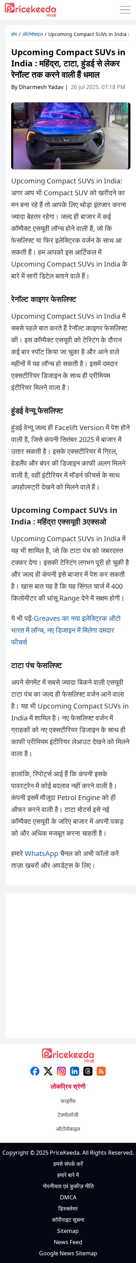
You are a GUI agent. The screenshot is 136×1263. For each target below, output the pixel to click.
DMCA (68, 1197)
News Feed (68, 1242)
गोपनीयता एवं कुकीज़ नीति (68, 1186)
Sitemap (68, 1231)
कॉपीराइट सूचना (68, 1220)
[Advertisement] (68, 967)
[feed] (101, 1071)
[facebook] (34, 1071)
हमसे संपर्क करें (68, 1164)
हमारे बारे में (68, 1175)
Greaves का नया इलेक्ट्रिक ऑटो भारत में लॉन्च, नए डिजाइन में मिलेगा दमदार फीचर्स (66, 630)
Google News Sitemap (68, 1253)
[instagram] (61, 1071)
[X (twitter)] (48, 1071)
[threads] (87, 1071)
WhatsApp (41, 853)
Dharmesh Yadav (41, 87)
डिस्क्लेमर (68, 1208)
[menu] (125, 10)
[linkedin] (74, 1071)
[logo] (68, 1057)
